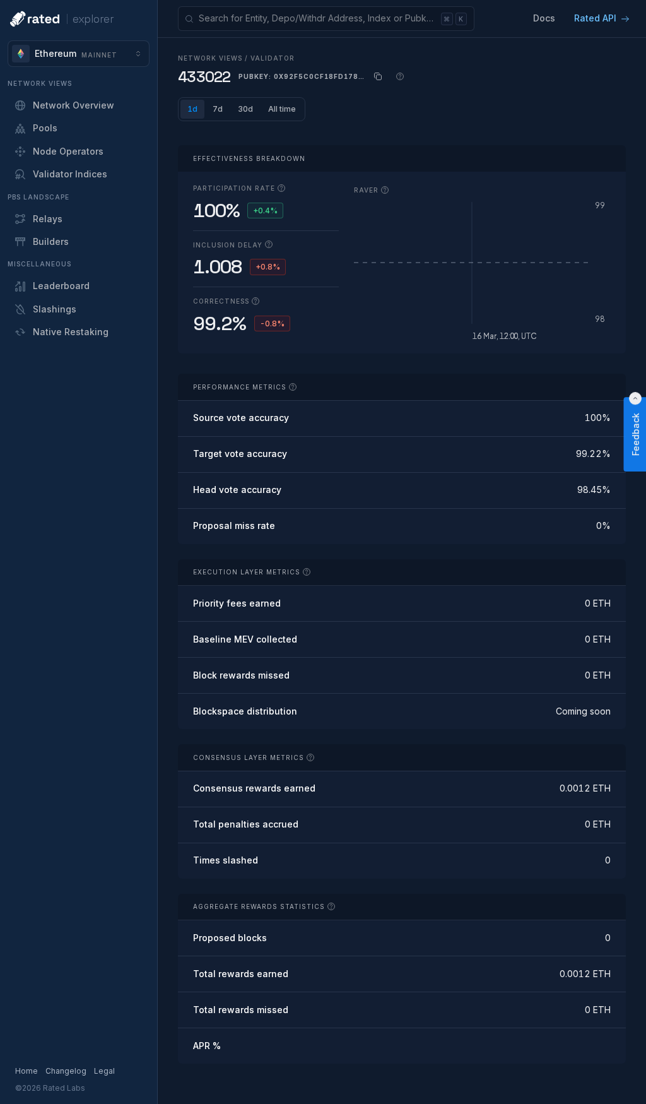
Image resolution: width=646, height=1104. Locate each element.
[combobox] (79, 53)
